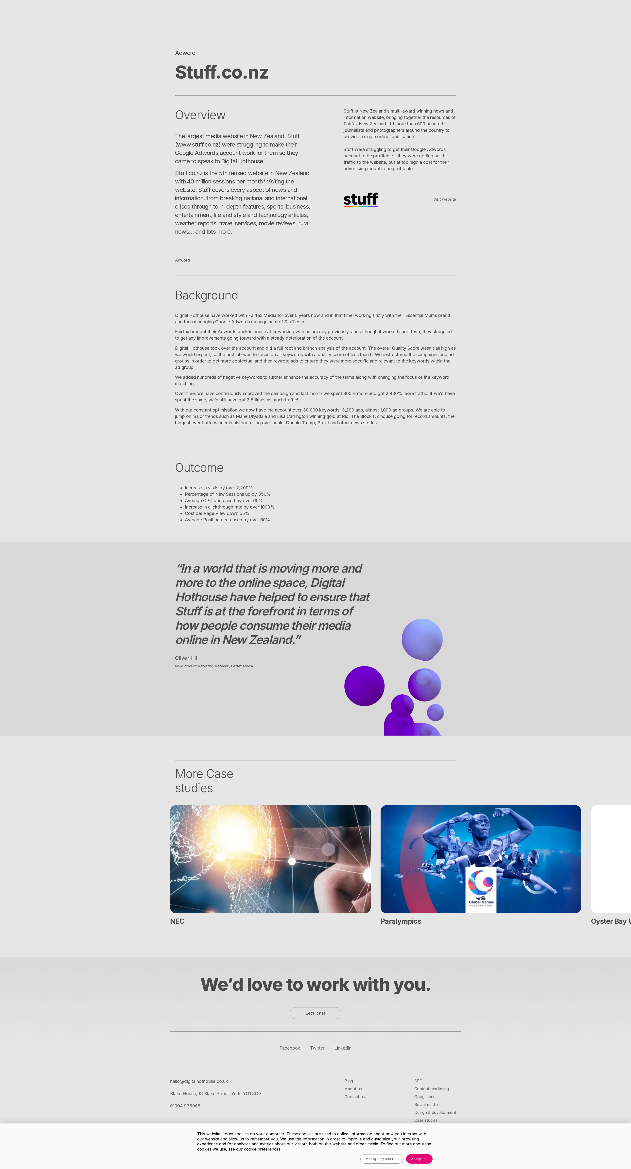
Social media (426, 1104)
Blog (349, 1080)
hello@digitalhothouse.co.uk (199, 1081)
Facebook (290, 1048)
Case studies (426, 1120)
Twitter (317, 1048)
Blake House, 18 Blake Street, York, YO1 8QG (216, 1093)
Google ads (424, 1096)
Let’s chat (315, 1013)
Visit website (444, 199)
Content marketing (431, 1088)
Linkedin (342, 1048)
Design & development (435, 1112)
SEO (418, 1080)
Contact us (355, 1096)
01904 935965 (185, 1105)
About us (353, 1088)
